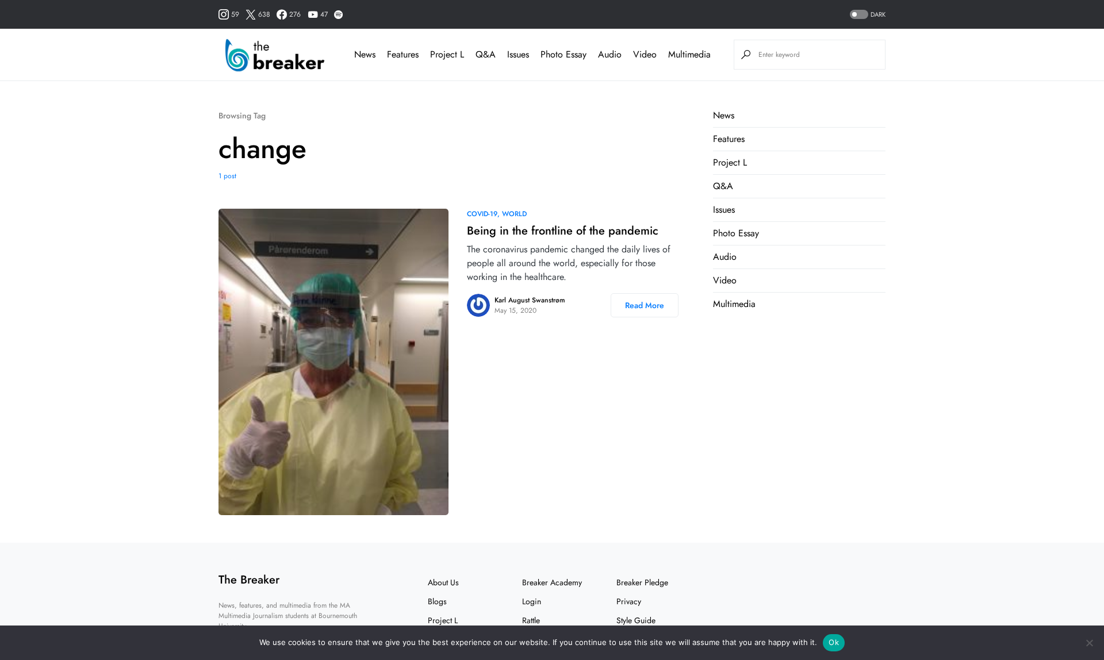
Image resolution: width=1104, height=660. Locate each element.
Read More (644, 305)
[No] (1089, 643)
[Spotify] (338, 14)
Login (531, 601)
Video (725, 280)
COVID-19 (482, 214)
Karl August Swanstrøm (529, 300)
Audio (725, 256)
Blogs (437, 601)
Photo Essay (736, 233)
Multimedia (734, 303)
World (514, 214)
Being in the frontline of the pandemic (562, 231)
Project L (730, 162)
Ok (834, 642)
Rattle (531, 620)
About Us (443, 582)
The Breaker (248, 579)
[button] (866, 15)
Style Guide (636, 620)
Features (729, 138)
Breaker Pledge (642, 582)
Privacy (628, 601)
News (723, 115)
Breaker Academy (552, 582)
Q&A (723, 186)
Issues (724, 209)
